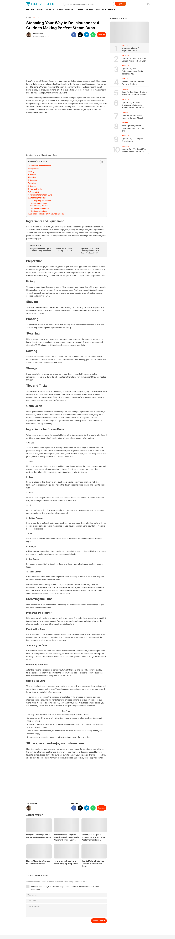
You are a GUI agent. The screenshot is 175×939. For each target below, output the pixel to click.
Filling (31, 172)
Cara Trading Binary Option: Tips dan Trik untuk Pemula (134, 93)
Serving (32, 183)
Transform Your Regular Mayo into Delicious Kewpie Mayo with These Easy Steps (66, 838)
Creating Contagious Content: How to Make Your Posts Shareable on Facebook (93, 838)
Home (28, 18)
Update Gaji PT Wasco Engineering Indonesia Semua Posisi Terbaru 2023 (134, 105)
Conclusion (34, 192)
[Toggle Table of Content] (101, 162)
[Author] (28, 34)
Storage (33, 186)
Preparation (34, 169)
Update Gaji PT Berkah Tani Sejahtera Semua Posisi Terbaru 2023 (90, 251)
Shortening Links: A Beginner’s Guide (130, 49)
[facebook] (73, 34)
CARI (120, 4)
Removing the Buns (41, 208)
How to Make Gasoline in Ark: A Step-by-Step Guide (66, 862)
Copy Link (101, 34)
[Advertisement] (66, 60)
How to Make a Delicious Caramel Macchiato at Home (92, 863)
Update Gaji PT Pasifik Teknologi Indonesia (64, 250)
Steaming (33, 180)
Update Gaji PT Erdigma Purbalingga (132, 140)
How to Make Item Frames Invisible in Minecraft (38, 862)
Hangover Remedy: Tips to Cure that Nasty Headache (40, 250)
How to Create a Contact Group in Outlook (133, 83)
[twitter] (80, 34)
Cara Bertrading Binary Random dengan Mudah (132, 116)
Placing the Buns (40, 203)
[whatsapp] (93, 34)
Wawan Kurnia (38, 34)
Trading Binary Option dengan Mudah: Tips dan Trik (133, 128)
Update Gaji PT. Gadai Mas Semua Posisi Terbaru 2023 (134, 150)
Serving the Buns (40, 211)
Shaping (33, 174)
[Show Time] (48, 36)
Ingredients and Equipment (40, 166)
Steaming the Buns (38, 198)
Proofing (32, 177)
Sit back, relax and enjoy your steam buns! (47, 214)
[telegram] (86, 34)
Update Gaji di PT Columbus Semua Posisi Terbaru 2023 (132, 71)
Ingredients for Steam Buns (41, 195)
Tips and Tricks (36, 189)
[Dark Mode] (148, 4)
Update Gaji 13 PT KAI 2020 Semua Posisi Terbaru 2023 (134, 59)
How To (36, 18)
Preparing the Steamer (42, 201)
